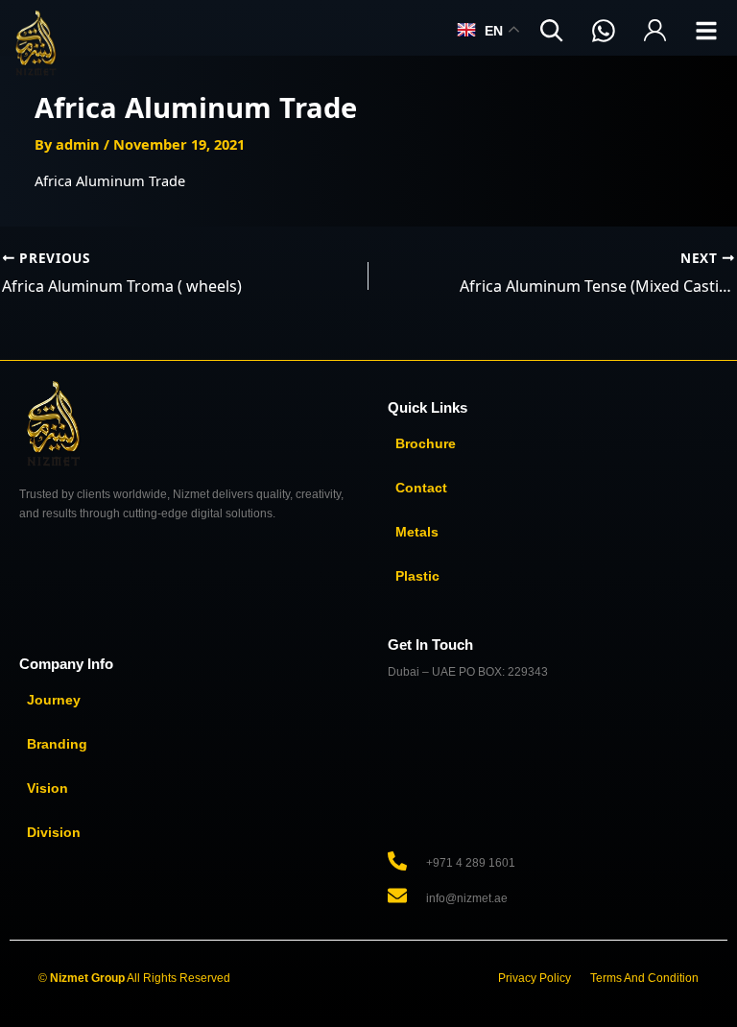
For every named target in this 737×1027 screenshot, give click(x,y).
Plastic (417, 576)
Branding (57, 744)
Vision (47, 788)
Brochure (425, 443)
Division (54, 832)
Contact (421, 487)
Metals (417, 531)
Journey (54, 699)
